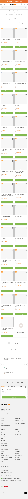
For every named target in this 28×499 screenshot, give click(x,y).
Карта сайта (17, 459)
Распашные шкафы (19, 432)
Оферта (2, 461)
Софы (2, 423)
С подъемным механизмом (20, 423)
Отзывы (2, 463)
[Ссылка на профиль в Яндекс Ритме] (10, 475)
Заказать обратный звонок (6, 468)
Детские (3, 434)
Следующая (20, 343)
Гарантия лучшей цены (19, 455)
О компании (17, 451)
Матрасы (3, 429)
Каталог (2, 451)
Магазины (17, 453)
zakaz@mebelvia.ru (5, 470)
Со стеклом (3, 19)
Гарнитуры (3, 440)
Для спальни (17, 436)
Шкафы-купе (17, 431)
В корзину (7, 46)
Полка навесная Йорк (8, 373)
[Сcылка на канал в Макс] (6, 475)
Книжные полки (9, 18)
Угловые (2, 420)
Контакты (17, 457)
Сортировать (4, 23)
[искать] (26, 7)
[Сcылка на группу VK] (1, 475)
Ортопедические (4, 427)
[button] (20, 169)
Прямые (2, 418)
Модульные (3, 441)
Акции (2, 453)
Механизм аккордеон (5, 425)
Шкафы (16, 429)
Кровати (16, 416)
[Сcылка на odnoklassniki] (4, 475)
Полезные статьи (4, 459)
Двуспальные (17, 421)
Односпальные (18, 418)
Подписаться (25, 493)
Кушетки (2, 421)
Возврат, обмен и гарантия (6, 457)
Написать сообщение (14, 483)
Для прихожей (18, 434)
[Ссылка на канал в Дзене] (8, 475)
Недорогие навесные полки (19, 18)
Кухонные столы (4, 443)
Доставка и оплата (5, 455)
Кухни (2, 438)
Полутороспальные (19, 420)
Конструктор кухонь (5, 445)
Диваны (2, 416)
